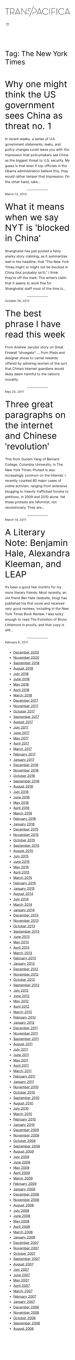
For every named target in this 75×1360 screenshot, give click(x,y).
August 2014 (23, 894)
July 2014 (21, 899)
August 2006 (23, 1328)
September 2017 (26, 717)
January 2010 (24, 1125)
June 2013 (21, 937)
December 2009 (26, 1130)
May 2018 (21, 684)
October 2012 (24, 979)
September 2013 (26, 931)
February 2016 (24, 819)
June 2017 (21, 733)
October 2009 (24, 1141)
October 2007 (24, 1253)
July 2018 (21, 674)
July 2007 (21, 1269)
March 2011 (22, 1071)
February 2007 (24, 1296)
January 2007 (24, 1302)
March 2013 (22, 953)
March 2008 (23, 1232)
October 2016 (24, 776)
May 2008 (21, 1221)
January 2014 (24, 910)
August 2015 (23, 851)
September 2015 (26, 845)
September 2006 (26, 1323)
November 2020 (26, 657)
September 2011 (26, 1039)
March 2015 (22, 878)
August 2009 (23, 1151)
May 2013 (21, 942)
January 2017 (23, 760)
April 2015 (21, 872)
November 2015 (26, 835)
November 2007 (26, 1248)
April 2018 (21, 690)
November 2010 (26, 1087)
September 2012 (26, 985)
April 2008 (21, 1227)
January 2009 (24, 1189)
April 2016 (21, 808)
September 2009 (26, 1146)
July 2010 (21, 1108)
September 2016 (26, 781)
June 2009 (21, 1162)
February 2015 (24, 883)
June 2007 (21, 1275)
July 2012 (21, 990)
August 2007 (23, 1264)
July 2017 (20, 727)
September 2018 (26, 663)
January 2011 (23, 1082)
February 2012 (24, 1017)
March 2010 (22, 1114)
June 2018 (21, 679)
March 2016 (22, 813)
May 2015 (21, 867)
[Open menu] (7, 24)
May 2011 (20, 1060)
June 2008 (21, 1216)
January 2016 (24, 824)
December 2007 (26, 1243)
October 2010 (24, 1092)
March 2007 (22, 1291)
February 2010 (24, 1119)
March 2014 (22, 904)
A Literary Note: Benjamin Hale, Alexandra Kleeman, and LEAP (37, 553)
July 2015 (21, 856)
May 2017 (21, 738)
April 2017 (21, 743)
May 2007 (21, 1280)
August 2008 (23, 1205)
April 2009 (21, 1173)
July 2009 (21, 1157)
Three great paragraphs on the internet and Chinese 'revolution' (35, 425)
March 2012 (22, 1012)
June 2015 (21, 861)
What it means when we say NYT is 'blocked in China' (37, 222)
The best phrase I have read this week (35, 324)
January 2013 (24, 963)
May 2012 (21, 1001)
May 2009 (21, 1168)
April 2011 (21, 1065)
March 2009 (23, 1178)
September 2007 (26, 1259)
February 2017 (24, 754)
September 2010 (26, 1098)
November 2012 (26, 974)
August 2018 (23, 668)
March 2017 (22, 749)
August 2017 (23, 722)
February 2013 (24, 958)
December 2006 (26, 1307)
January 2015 (24, 888)
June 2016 (21, 797)
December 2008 (26, 1194)
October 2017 (24, 711)
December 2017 (25, 700)
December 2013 (25, 915)
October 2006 (24, 1318)
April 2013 (21, 947)
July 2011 (20, 1049)
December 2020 (26, 652)
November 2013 (26, 920)
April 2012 (21, 1006)
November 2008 (26, 1200)
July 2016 (21, 792)
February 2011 (24, 1076)
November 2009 (26, 1135)
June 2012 (21, 996)
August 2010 (23, 1103)
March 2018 (22, 695)
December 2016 (25, 765)
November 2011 (25, 1033)
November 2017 (25, 706)
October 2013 (24, 926)
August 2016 (23, 786)
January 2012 (24, 1022)
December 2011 (25, 1028)
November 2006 (26, 1312)
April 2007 (21, 1285)
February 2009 (24, 1184)
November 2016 (26, 770)
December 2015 (25, 829)
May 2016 (21, 802)
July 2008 (21, 1210)
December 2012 (25, 969)
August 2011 (22, 1044)
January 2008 (24, 1237)
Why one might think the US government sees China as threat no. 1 (36, 105)
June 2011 (21, 1055)
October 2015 (24, 840)
